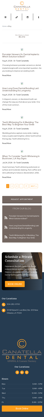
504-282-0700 (13, 304)
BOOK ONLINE (15, 284)
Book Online (22, 408)
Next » (34, 186)
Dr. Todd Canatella (21, 61)
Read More (6, 75)
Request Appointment (22, 199)
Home (4, 26)
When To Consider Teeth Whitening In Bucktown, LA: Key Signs (21, 157)
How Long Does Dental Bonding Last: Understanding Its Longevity (20, 89)
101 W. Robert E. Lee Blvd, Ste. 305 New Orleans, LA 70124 (22, 311)
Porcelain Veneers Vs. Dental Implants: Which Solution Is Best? (20, 55)
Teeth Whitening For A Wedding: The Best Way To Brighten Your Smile (20, 123)
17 (26, 186)
